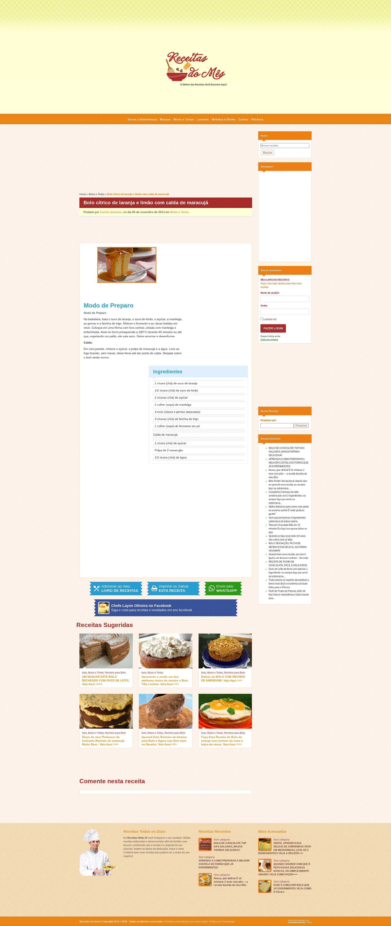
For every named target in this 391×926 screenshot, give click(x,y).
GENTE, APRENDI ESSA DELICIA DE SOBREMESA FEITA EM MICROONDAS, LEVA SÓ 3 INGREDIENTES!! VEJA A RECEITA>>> (284, 848)
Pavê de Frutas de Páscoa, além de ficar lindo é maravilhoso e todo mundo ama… (289, 595)
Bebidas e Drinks (223, 119)
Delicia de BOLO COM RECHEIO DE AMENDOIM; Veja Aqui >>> (223, 678)
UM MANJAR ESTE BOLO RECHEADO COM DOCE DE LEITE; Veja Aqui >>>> (105, 680)
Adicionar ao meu (119, 588)
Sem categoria (222, 839)
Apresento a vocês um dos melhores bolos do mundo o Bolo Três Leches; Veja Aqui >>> (165, 680)
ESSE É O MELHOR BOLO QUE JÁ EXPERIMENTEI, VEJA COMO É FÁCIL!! (292, 888)
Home (82, 194)
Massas (165, 119)
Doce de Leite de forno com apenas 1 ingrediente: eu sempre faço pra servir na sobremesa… (288, 573)
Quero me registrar (269, 339)
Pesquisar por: (268, 420)
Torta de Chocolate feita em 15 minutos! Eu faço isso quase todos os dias (288, 529)
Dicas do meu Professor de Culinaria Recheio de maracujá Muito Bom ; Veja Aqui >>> (103, 740)
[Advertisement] (195, 25)
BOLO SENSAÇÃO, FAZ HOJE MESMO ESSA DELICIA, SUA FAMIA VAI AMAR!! (287, 547)
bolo (84, 672)
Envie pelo (226, 588)
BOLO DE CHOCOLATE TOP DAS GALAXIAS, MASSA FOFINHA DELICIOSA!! (286, 452)
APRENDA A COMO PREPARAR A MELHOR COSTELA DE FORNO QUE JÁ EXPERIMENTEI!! (289, 463)
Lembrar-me (270, 319)
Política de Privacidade (222, 921)
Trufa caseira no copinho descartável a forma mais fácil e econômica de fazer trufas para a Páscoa (289, 584)
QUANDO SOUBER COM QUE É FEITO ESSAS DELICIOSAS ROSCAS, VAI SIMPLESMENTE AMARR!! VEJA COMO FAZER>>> (284, 869)
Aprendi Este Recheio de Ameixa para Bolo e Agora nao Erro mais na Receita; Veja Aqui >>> (164, 740)
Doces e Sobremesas (142, 119)
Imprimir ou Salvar (174, 588)
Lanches (203, 119)
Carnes (243, 119)
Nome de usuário (269, 292)
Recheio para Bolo (115, 672)
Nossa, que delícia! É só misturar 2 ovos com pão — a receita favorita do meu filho (288, 474)
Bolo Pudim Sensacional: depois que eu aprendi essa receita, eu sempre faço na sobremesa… (288, 485)
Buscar (267, 152)
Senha (263, 305)
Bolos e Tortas (184, 119)
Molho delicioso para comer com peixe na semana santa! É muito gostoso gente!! (289, 510)
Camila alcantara (111, 212)
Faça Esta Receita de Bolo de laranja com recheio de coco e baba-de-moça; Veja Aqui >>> (222, 740)
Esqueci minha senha (270, 336)
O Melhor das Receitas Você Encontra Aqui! (203, 84)
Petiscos (257, 119)
